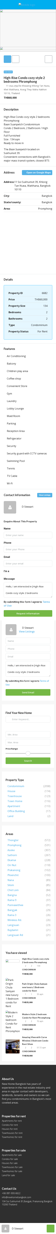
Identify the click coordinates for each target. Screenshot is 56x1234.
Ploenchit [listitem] (13, 875)
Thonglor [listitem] (13, 840)
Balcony (11, 363)
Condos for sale (10, 1159)
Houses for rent (10, 1128)
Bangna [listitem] (12, 895)
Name (7, 528)
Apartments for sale (12, 1154)
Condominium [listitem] (15, 786)
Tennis (11, 468)
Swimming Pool (16, 461)
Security (11, 446)
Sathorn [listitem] (12, 855)
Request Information (28, 613)
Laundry (11, 401)
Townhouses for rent (12, 1132)
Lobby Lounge (15, 408)
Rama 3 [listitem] (11, 915)
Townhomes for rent (12, 1137)
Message (9, 578)
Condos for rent (10, 1124)
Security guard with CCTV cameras (27, 453)
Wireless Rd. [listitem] (14, 920)
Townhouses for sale (12, 1167)
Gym (9, 393)
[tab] (7, 59)
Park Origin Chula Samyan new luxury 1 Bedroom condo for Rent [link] (34, 987)
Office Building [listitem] (16, 811)
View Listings (45, 495)
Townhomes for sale (12, 1171)
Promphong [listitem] (14, 845)
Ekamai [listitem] (11, 860)
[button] (48, 59)
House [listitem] (11, 791)
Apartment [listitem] (13, 806)
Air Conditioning (16, 356)
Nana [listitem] (10, 880)
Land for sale (8, 1175)
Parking (11, 423)
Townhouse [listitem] (14, 796)
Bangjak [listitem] (12, 910)
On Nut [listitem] (11, 865)
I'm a (6, 571)
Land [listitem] (10, 816)
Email (7, 557)
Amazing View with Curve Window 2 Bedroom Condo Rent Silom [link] (35, 1040)
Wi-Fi (10, 483)
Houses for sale (10, 1163)
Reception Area (16, 431)
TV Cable (12, 476)
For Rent (8, 72)
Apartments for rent (12, 1120)
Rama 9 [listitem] (11, 900)
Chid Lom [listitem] (13, 890)
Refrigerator (14, 438)
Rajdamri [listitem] (12, 930)
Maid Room (13, 416)
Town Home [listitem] (14, 801)
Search (28, 760)
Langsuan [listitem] (13, 925)
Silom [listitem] (10, 885)
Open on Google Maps (38, 172)
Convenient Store (17, 386)
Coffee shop (14, 378)
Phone (7, 542)
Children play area (17, 371)
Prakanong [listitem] (13, 870)
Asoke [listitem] (11, 850)
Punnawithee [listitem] (15, 905)
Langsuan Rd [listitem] (15, 935)
